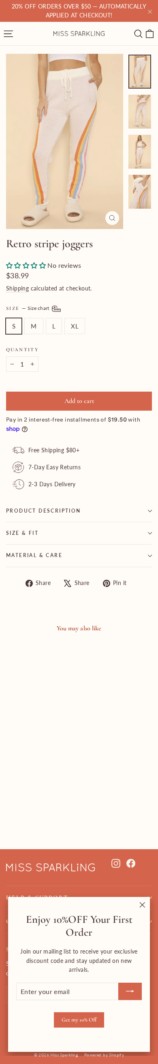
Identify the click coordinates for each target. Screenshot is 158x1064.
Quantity (22, 349)
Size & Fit (22, 533)
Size (28, 308)
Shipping (17, 288)
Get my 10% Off (79, 1019)
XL (75, 326)
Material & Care (34, 555)
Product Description (43, 511)
